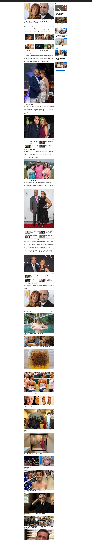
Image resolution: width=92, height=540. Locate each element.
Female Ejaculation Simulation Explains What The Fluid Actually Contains (61, 36)
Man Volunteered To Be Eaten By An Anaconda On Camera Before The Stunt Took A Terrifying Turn (61, 24)
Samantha (26, 22)
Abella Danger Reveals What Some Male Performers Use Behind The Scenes (60, 46)
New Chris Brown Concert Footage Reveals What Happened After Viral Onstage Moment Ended (60, 13)
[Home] (29, 1)
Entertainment (30, 22)
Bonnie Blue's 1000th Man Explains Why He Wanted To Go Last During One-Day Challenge (61, 58)
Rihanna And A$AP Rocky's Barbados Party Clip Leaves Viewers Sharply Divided (61, 70)
